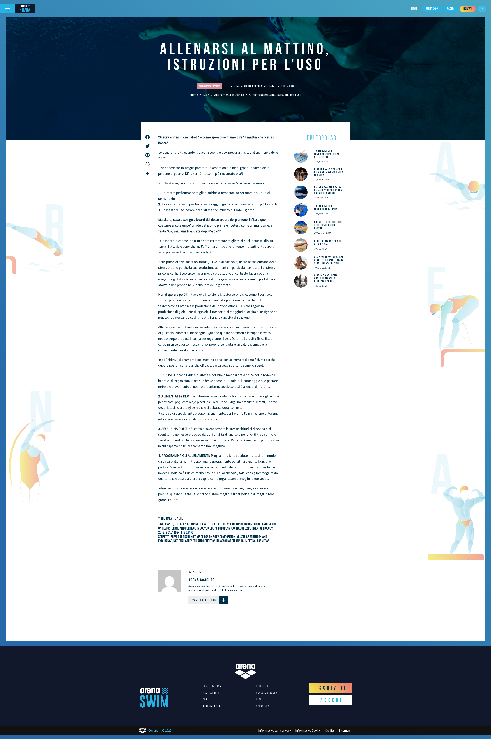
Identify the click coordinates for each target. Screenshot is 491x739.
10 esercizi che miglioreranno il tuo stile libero (326, 153)
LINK (189, 532)
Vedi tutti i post (205, 599)
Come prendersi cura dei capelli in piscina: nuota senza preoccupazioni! (329, 260)
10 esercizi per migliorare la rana (325, 207)
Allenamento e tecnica (229, 94)
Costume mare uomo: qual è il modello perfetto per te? (326, 278)
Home (414, 8)
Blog (206, 94)
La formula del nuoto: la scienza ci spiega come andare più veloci (329, 189)
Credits (329, 730)
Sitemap (344, 730)
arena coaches (253, 86)
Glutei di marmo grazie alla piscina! (328, 243)
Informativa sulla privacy (274, 730)
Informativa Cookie (308, 730)
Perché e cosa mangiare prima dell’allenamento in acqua (328, 171)
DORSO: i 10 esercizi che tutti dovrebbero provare (328, 225)
